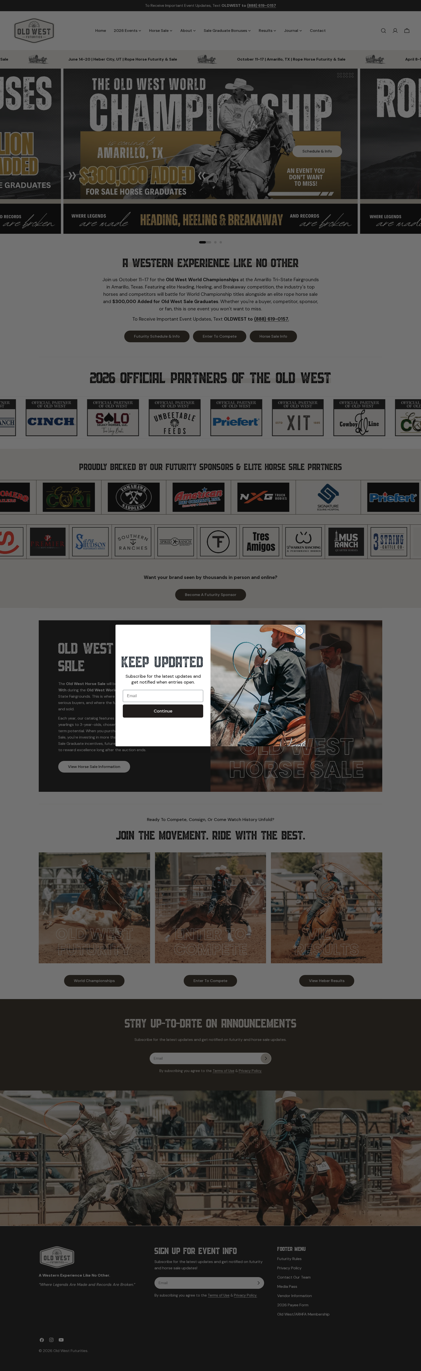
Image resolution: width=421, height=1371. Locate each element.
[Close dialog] (299, 631)
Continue (163, 711)
